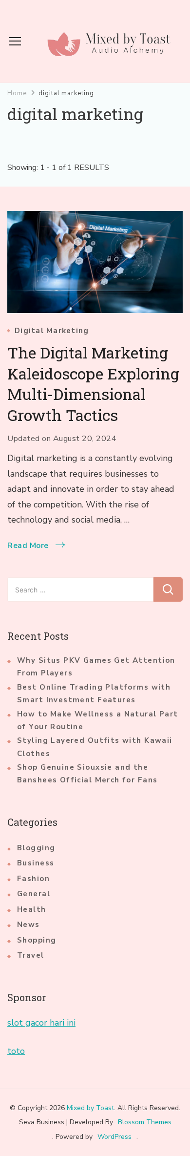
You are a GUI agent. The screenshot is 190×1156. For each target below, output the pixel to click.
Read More (28, 545)
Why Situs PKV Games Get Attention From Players (96, 666)
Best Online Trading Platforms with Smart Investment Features (94, 693)
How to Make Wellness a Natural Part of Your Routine (97, 720)
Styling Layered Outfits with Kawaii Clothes (94, 747)
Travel (30, 955)
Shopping (36, 940)
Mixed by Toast (90, 1108)
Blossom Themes (144, 1122)
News (28, 924)
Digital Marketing (52, 331)
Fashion (33, 878)
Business (35, 863)
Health (31, 909)
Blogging (36, 848)
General (33, 894)
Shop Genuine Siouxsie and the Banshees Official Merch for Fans (87, 773)
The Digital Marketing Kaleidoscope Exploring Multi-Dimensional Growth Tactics (93, 383)
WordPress (114, 1136)
